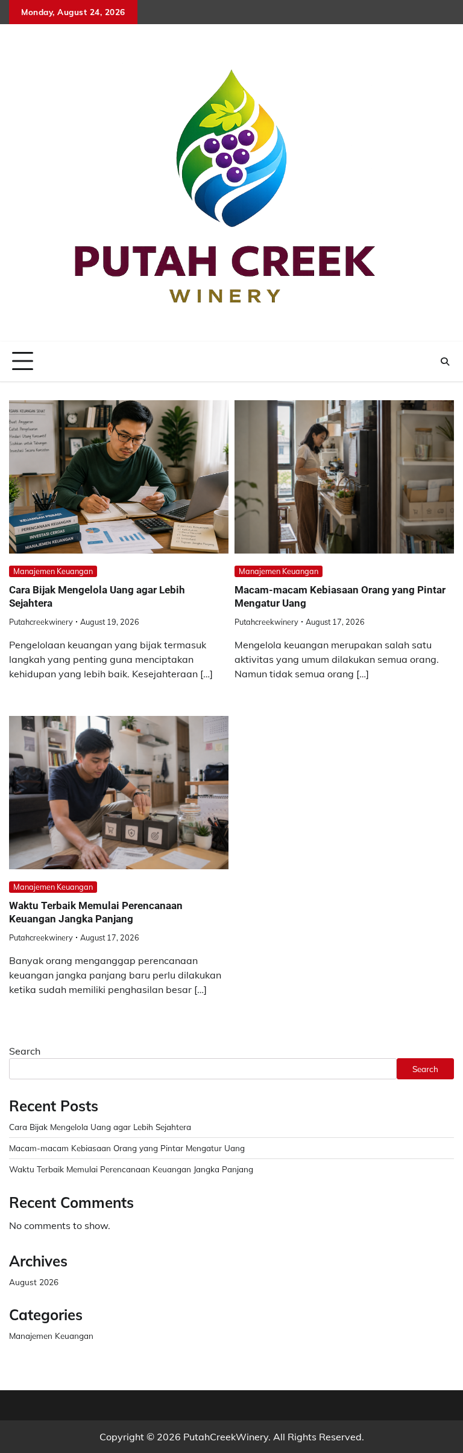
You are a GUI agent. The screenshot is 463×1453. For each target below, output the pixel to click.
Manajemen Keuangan (53, 571)
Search (24, 1051)
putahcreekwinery (41, 622)
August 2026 (33, 1282)
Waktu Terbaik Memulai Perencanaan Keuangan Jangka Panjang (96, 912)
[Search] (445, 362)
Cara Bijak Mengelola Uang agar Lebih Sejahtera (100, 1127)
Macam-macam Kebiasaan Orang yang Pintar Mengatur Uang (127, 1148)
